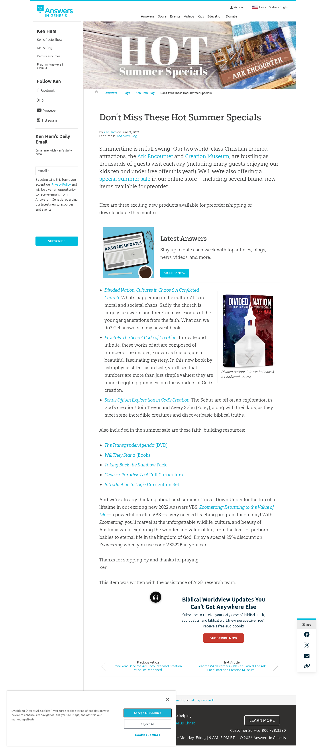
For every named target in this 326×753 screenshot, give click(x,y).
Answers (148, 16)
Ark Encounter (155, 156)
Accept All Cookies (147, 712)
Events (175, 16)
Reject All (148, 724)
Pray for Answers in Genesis (51, 66)
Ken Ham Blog (145, 93)
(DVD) (135, 445)
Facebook (48, 90)
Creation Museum (207, 156)
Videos (189, 16)
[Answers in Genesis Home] (55, 12)
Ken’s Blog (44, 48)
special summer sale (124, 178)
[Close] (168, 699)
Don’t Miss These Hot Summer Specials (186, 93)
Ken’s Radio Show (50, 39)
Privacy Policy (61, 184)
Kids (201, 16)
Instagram (49, 120)
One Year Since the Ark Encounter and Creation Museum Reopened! (148, 668)
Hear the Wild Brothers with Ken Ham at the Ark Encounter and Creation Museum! (231, 668)
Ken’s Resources (49, 56)
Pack (135, 465)
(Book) (127, 455)
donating (178, 700)
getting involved (201, 700)
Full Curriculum (143, 474)
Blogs (126, 93)
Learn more (262, 720)
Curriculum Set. (142, 484)
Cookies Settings (147, 734)
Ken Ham (47, 31)
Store (162, 16)
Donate (231, 16)
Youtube (49, 110)
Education (214, 16)
